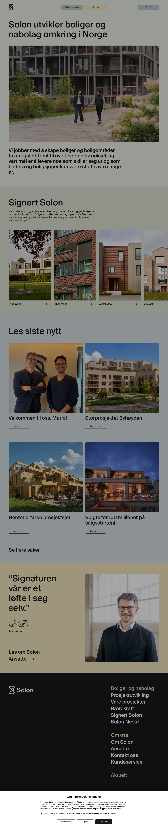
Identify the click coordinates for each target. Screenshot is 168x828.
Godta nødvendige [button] (66, 822)
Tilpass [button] (85, 822)
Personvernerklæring (91, 813)
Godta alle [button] (104, 822)
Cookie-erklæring (108, 813)
